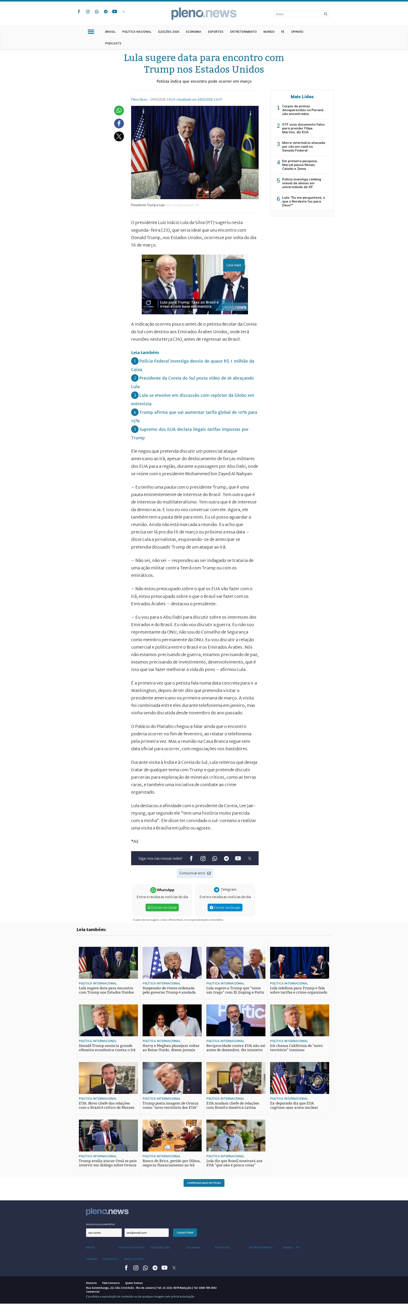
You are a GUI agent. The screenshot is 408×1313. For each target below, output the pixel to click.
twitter (123, 11)
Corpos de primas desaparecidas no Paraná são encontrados (302, 110)
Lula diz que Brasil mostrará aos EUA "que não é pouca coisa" (234, 1163)
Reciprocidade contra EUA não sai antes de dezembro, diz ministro (235, 1048)
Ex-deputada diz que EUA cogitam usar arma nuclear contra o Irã (294, 1107)
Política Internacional (98, 983)
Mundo (269, 31)
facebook (78, 11)
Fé (282, 31)
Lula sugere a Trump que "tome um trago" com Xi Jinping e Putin (235, 990)
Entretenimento (243, 31)
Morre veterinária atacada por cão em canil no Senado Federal (303, 146)
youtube (114, 11)
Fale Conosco (111, 1283)
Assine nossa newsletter (100, 1224)
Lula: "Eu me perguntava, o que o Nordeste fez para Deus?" (303, 201)
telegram (105, 11)
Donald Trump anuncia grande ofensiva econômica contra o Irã (107, 1048)
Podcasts (113, 43)
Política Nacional (136, 31)
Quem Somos (134, 1283)
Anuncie (91, 1283)
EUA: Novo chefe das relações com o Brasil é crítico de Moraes (106, 1105)
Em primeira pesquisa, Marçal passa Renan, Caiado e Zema (299, 165)
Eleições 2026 (168, 31)
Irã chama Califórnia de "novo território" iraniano (296, 1048)
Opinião (297, 31)
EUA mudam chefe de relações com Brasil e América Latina (232, 1105)
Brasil (110, 31)
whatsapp (96, 11)
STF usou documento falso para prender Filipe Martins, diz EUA (303, 128)
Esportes (215, 31)
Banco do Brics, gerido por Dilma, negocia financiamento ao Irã (172, 1163)
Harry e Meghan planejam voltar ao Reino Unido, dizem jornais (171, 1048)
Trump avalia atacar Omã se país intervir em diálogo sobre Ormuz (108, 1163)
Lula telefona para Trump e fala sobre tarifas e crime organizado (298, 990)
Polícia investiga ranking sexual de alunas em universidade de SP (301, 183)
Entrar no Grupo (226, 907)
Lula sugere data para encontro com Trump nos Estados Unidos (106, 990)
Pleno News (204, 13)
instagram (87, 11)
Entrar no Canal (164, 907)
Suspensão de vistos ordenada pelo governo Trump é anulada (169, 990)
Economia (193, 31)
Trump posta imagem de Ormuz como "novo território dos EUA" (170, 1105)
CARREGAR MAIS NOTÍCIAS (204, 1182)
